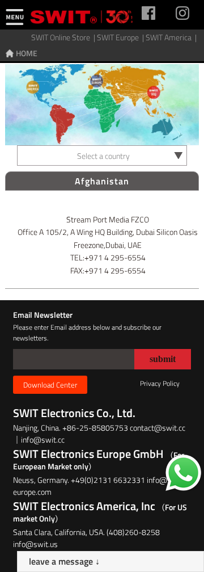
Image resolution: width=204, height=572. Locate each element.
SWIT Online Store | (64, 37)
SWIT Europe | (121, 37)
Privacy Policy (160, 383)
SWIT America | (172, 37)
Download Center (50, 384)
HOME (26, 53)
